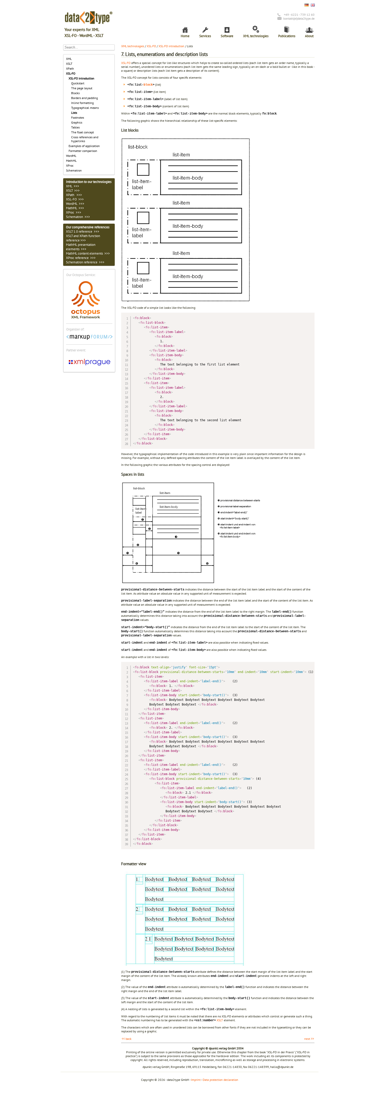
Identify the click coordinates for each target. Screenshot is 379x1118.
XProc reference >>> (81, 258)
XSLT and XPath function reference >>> (83, 238)
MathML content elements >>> (88, 253)
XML (69, 59)
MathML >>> (75, 208)
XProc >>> (73, 212)
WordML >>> (75, 203)
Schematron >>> (78, 217)
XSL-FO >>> (75, 199)
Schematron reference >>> (85, 262)
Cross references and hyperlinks (84, 139)
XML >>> (72, 186)
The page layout (81, 88)
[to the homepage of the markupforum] (89, 339)
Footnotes (77, 117)
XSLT (69, 64)
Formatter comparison (83, 151)
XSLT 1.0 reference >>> (82, 231)
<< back (126, 1039)
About (309, 36)
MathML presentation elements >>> (80, 246)
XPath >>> (74, 195)
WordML (71, 156)
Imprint (196, 1080)
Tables (75, 127)
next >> (309, 1039)
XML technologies (255, 36)
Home (185, 36)
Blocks (75, 93)
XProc (69, 165)
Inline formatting (82, 103)
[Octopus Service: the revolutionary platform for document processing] (85, 318)
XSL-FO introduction (81, 78)
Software (227, 36)
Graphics (76, 122)
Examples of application (84, 146)
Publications (286, 36)
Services (205, 36)
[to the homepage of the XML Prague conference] (89, 366)
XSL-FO (70, 73)
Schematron (74, 170)
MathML (71, 161)
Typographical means (85, 108)
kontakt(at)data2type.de (299, 18)
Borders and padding (84, 98)
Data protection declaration (220, 1080)
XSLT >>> (73, 190)
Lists (74, 113)
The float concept (82, 132)
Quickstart (77, 83)
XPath (70, 68)
